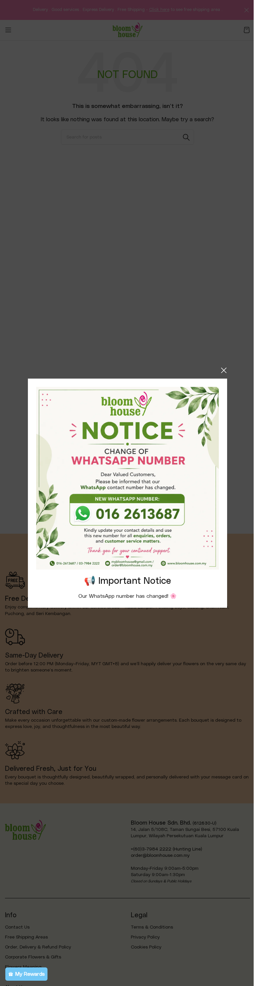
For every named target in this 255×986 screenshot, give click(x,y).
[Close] (223, 370)
